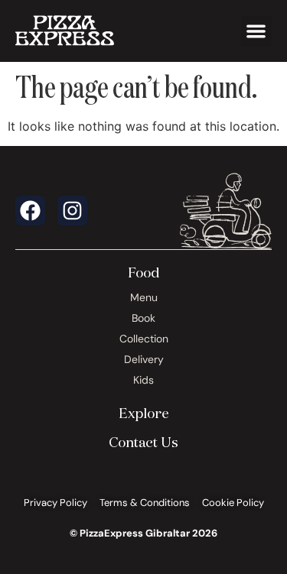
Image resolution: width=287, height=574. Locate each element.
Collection (143, 338)
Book (143, 318)
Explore (144, 413)
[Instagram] (72, 210)
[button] (256, 31)
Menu (144, 297)
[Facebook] (30, 210)
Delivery (144, 359)
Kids (143, 380)
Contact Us (143, 442)
